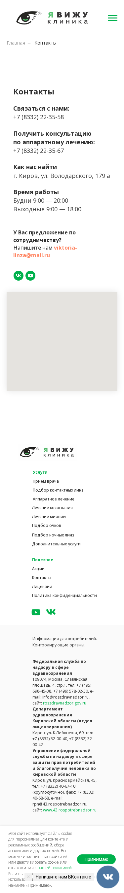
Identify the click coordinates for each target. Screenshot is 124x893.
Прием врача (46, 481)
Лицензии (42, 586)
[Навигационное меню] (112, 18)
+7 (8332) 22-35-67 (38, 151)
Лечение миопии (49, 516)
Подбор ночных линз (53, 535)
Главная (16, 43)
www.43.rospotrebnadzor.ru (70, 810)
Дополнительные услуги (56, 544)
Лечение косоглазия (52, 507)
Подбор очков (46, 525)
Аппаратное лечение (53, 499)
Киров (28, 176)
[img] (35, 612)
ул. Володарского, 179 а (75, 176)
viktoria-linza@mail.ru (45, 251)
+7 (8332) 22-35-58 (38, 117)
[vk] (18, 276)
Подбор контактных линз (58, 490)
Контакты (45, 43)
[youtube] (30, 276)
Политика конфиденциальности (64, 595)
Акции (38, 568)
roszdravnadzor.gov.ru (64, 703)
